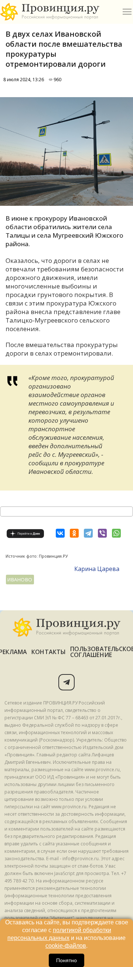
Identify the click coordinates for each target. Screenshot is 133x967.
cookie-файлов (65, 946)
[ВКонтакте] (60, 533)
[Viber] (102, 533)
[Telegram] (88, 533)
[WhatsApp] (116, 533)
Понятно (66, 960)
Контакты (48, 652)
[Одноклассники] (74, 533)
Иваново (20, 579)
